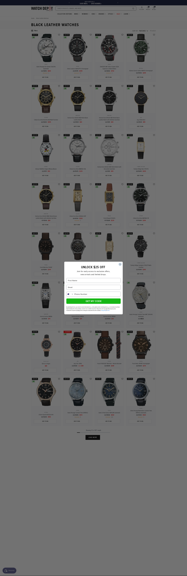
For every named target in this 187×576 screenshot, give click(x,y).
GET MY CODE (93, 301)
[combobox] (69, 294)
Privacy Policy (103, 310)
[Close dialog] (120, 264)
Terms (108, 310)
